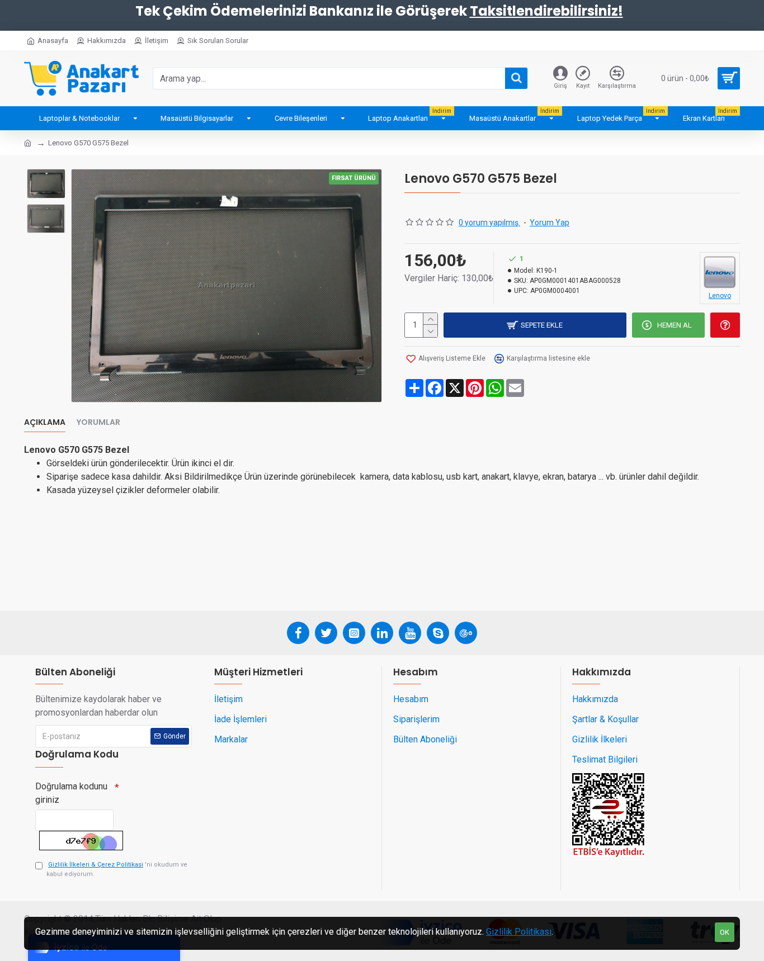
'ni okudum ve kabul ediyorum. (116, 869)
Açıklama (44, 423)
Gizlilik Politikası (518, 931)
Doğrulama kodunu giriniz (71, 793)
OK (724, 932)
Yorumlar (98, 423)
